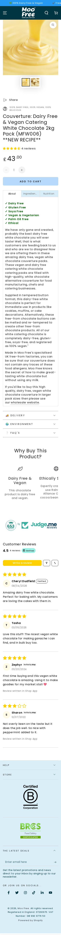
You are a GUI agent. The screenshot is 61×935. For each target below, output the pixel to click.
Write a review (22, 563)
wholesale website (25, 402)
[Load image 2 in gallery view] (35, 82)
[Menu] (5, 13)
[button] (46, 13)
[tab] (12, 193)
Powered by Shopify (30, 920)
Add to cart (31, 181)
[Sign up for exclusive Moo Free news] (56, 862)
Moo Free (23, 908)
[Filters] (46, 563)
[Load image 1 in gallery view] (26, 82)
